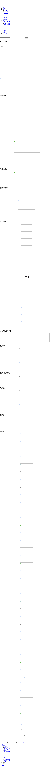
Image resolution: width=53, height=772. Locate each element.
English (3, 768)
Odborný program (7, 759)
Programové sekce (7, 757)
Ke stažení (6, 767)
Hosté (5, 758)
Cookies (27, 742)
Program (3, 756)
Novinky (3, 744)
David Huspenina (23, 742)
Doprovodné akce (7, 761)
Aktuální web (4, 769)
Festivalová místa (7, 753)
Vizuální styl (6, 749)
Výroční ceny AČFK (7, 752)
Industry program (7, 760)
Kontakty (5, 755)
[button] (0, 771)
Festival (3, 745)
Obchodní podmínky (33, 742)
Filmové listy (6, 747)
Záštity (5, 763)
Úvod (3, 743)
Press (3, 765)
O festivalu (6, 746)
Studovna (5, 750)
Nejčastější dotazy (7, 748)
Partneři (5, 764)
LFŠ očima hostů (7, 751)
